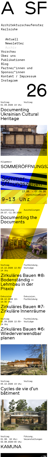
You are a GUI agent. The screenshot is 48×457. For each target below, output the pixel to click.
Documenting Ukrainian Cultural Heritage (20, 114)
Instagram (9, 80)
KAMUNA (11, 446)
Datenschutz (22, 454)
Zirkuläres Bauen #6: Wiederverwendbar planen (23, 333)
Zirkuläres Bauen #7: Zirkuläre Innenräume (23, 309)
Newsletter (14, 43)
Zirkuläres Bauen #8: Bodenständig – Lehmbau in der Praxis (23, 281)
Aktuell (11, 39)
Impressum (6, 454)
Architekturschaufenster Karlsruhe (22, 27)
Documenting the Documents (19, 219)
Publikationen (13, 60)
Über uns (8, 55)
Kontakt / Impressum (18, 76)
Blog (4, 64)
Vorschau (8, 51)
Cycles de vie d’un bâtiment (19, 391)
